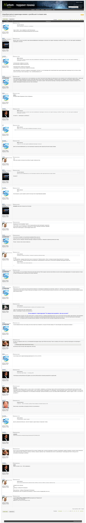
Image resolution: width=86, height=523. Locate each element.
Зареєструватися (48, 9)
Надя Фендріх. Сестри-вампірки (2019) (20, 225)
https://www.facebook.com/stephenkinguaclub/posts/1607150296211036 (26, 435)
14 (74, 19)
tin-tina (3, 76)
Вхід (53, 9)
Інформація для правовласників (77, 521)
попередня (60, 19)
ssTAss (3, 479)
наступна (81, 19)
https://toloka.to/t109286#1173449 (24, 500)
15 (76, 19)
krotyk (3, 93)
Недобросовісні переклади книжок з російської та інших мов (24, 14)
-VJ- (3, 22)
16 (78, 19)
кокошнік (4, 56)
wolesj (3, 303)
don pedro (4, 140)
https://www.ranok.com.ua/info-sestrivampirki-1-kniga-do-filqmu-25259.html (27, 238)
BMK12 (3, 38)
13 (72, 19)
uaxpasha (4, 400)
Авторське (38, 9)
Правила (42, 9)
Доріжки (33, 9)
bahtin (3, 339)
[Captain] (4, 108)
